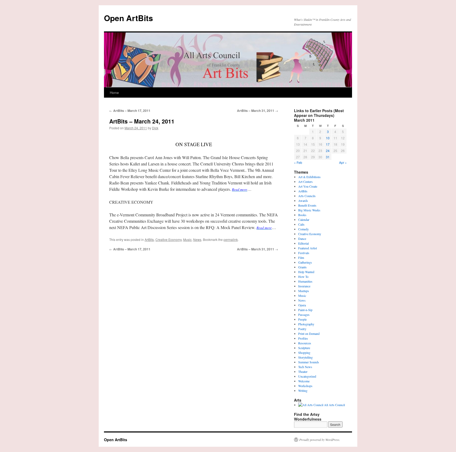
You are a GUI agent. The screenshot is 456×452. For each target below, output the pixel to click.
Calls (301, 224)
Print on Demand (309, 333)
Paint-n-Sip (305, 310)
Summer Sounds (308, 362)
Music (187, 239)
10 (328, 138)
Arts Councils (307, 196)
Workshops (305, 386)
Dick (155, 128)
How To (303, 276)
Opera (302, 305)
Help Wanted (306, 272)
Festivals (303, 253)
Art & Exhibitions (309, 177)
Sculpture (304, 348)
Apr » (343, 162)
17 (328, 144)
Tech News (305, 367)
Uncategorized (307, 376)
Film (301, 257)
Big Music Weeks (309, 210)
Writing (302, 390)
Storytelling (305, 357)
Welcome (304, 381)
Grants (302, 267)
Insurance (304, 286)
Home (114, 92)
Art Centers (305, 181)
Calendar (303, 219)
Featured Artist (307, 248)
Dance (302, 238)
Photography (306, 324)
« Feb (298, 162)
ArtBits (149, 239)
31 (328, 157)
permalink (231, 239)
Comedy (303, 229)
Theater (302, 371)
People (302, 319)
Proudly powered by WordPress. (319, 439)
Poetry (302, 329)
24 (328, 150)
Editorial (303, 243)
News (197, 239)
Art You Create (307, 186)
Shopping (304, 352)
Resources (304, 343)
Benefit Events (307, 205)
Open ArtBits (128, 17)
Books (302, 215)
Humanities (305, 281)
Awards (303, 200)
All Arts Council (334, 405)
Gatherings (305, 262)
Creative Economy (168, 239)
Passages (304, 314)
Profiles (303, 338)
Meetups (303, 291)
